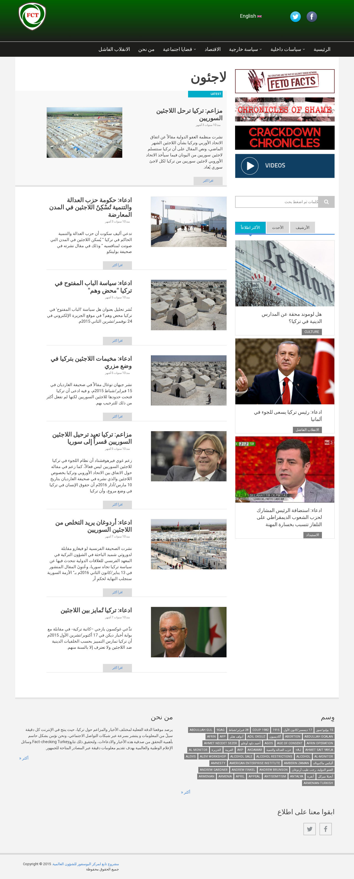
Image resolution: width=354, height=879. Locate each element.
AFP (223, 736)
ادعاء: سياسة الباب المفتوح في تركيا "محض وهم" (93, 287)
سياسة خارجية (243, 49)
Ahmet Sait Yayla (319, 750)
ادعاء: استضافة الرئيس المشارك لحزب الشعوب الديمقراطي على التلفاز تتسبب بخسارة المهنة (289, 517)
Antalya (296, 776)
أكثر (24, 758)
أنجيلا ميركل (325, 776)
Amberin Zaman (296, 763)
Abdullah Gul (201, 730)
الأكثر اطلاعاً (247, 227)
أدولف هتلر (236, 736)
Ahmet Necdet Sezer (220, 743)
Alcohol (303, 756)
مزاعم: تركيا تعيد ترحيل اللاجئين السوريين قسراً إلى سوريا (92, 438)
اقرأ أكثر (208, 181)
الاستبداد (312, 535)
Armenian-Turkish (318, 783)
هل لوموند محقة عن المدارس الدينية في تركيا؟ (292, 317)
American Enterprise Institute (255, 763)
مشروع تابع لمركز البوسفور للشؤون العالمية (86, 864)
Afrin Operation (320, 743)
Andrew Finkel (243, 770)
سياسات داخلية (285, 49)
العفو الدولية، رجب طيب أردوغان (312, 770)
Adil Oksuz (256, 736)
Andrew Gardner (214, 770)
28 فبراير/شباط (238, 730)
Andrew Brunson (273, 770)
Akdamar (255, 750)
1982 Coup (261, 730)
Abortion (292, 736)
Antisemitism (275, 776)
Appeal (254, 776)
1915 (276, 730)
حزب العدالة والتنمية (278, 750)
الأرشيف (302, 227)
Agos (269, 743)
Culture (311, 332)
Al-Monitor (323, 756)
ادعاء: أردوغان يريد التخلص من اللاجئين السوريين (93, 526)
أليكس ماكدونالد (323, 763)
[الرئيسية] (84, 18)
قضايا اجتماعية (177, 49)
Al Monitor (198, 750)
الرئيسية (322, 49)
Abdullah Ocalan (318, 736)
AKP (240, 750)
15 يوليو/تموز (324, 730)
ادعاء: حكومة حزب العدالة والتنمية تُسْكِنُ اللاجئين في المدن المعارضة (90, 207)
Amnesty (218, 763)
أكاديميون (275, 736)
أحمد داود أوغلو (251, 743)
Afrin (211, 736)
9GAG (221, 730)
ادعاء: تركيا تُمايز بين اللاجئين (96, 610)
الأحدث (277, 227)
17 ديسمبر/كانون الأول (297, 730)
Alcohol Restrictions (274, 756)
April (240, 776)
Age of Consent (290, 743)
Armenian (206, 776)
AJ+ (298, 750)
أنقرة (310, 776)
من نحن (146, 49)
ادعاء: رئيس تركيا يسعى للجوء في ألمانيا (288, 415)
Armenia (225, 776)
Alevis (191, 756)
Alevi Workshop (213, 756)
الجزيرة (216, 750)
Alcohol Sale (241, 756)
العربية (229, 750)
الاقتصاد (213, 49)
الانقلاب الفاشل (114, 49)
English (248, 16)
